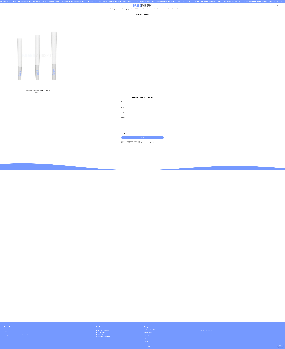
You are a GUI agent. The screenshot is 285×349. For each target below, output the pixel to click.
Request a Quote (148, 332)
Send (142, 137)
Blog (145, 338)
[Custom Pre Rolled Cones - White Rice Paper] (37, 55)
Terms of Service (153, 142)
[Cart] (280, 5)
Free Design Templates (150, 330)
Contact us (146, 335)
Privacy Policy (145, 142)
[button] (111, 9)
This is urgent (127, 134)
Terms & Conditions (149, 344)
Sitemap (146, 341)
